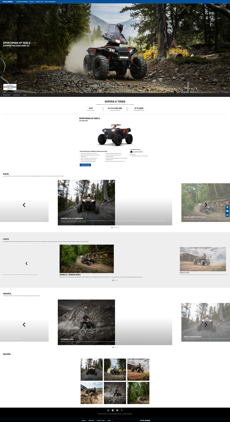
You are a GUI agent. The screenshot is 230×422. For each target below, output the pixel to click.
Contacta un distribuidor (50, 1)
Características (16, 95)
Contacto (109, 420)
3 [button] (116, 227)
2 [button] (114, 227)
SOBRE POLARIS (91, 420)
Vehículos (32, 1)
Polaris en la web (100, 420)
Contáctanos (10, 88)
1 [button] (112, 227)
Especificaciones (6, 95)
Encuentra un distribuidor (22, 1)
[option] (115, 203)
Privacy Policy (115, 416)
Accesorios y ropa (39, 1)
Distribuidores (10, 85)
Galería (24, 95)
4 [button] (118, 227)
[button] (24, 205)
